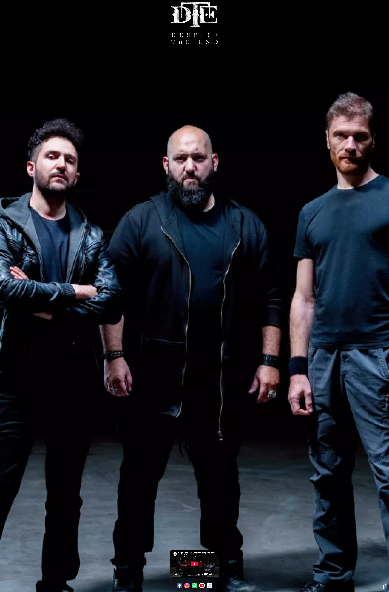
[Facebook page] (179, 585)
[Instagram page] (187, 585)
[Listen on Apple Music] (209, 585)
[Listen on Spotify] (194, 585)
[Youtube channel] (202, 585)
